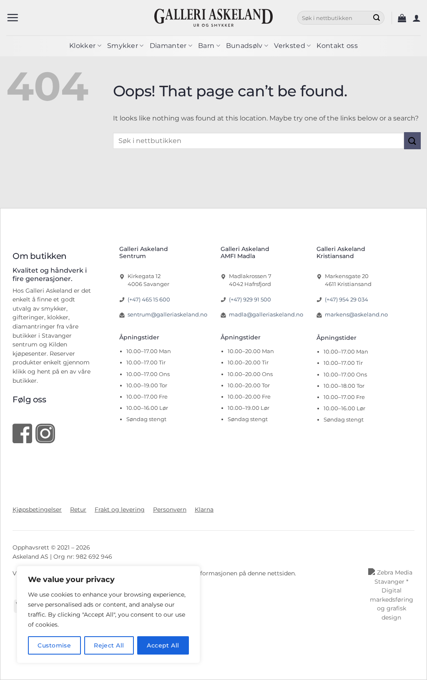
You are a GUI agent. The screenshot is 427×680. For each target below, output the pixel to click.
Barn (206, 46)
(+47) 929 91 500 (250, 299)
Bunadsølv (244, 46)
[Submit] (376, 17)
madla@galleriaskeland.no (266, 314)
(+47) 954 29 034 (346, 299)
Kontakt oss (337, 46)
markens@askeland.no (356, 314)
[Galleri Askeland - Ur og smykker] (213, 17)
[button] (12, 17)
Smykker (122, 46)
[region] (108, 614)
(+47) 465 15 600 (149, 299)
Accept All (163, 645)
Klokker (82, 46)
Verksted (289, 46)
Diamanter (168, 46)
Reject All (109, 645)
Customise (54, 645)
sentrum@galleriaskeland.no (167, 314)
